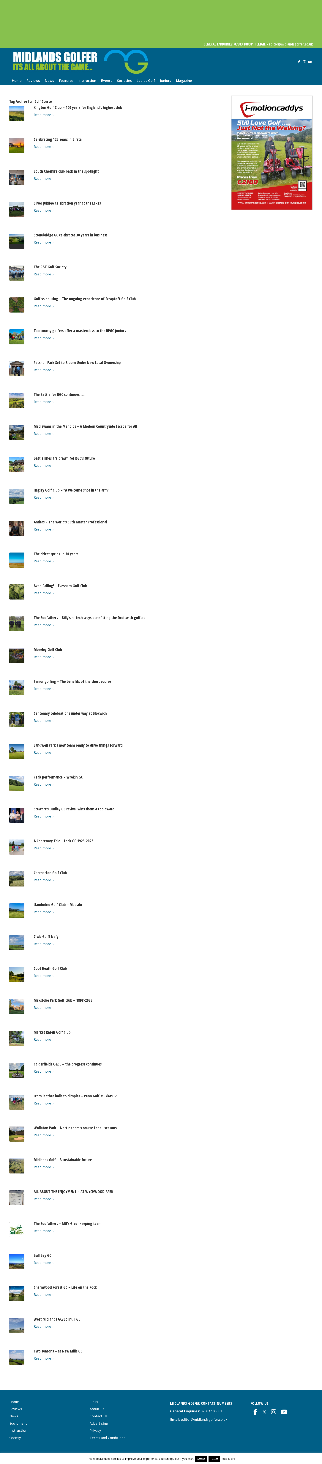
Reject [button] (214, 1458)
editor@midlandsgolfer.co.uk (204, 1419)
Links (94, 1401)
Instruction (18, 1430)
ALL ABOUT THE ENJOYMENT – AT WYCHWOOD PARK (73, 1191)
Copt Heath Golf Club (50, 968)
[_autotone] (16, 1070)
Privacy (95, 1430)
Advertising (99, 1423)
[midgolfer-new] (79, 62)
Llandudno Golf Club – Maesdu (58, 904)
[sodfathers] (16, 1229)
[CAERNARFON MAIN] (16, 878)
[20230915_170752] (16, 1006)
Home (14, 1401)
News (13, 1416)
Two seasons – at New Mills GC (58, 1351)
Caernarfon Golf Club (50, 872)
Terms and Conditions (107, 1437)
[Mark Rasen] (16, 1038)
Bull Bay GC (42, 1255)
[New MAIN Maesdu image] (16, 910)
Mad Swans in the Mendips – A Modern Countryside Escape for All (85, 426)
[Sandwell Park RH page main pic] (16, 751)
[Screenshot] (16, 655)
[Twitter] (264, 1411)
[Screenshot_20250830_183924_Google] (16, 464)
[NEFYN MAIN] (16, 942)
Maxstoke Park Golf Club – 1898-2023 (63, 1000)
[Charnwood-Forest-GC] (16, 1293)
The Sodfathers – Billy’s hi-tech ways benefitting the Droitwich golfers (89, 617)
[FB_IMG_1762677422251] (16, 400)
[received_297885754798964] (16, 1357)
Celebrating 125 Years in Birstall (58, 139)
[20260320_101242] (16, 177)
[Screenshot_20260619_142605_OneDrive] (272, 209)
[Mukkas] (16, 1102)
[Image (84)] (16, 560)
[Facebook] (255, 1411)
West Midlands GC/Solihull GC (57, 1319)
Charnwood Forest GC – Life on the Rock (65, 1287)
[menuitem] (16, 80)
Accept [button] (201, 1458)
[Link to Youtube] (310, 62)
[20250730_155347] (16, 496)
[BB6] (16, 1261)
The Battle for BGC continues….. (59, 394)
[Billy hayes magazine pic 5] (16, 623)
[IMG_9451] (16, 336)
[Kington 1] (16, 113)
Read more (42, 114)
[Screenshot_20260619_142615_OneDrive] (272, 443)
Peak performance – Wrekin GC (58, 777)
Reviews (15, 1409)
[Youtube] (284, 1411)
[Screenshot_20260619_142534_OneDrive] (272, 324)
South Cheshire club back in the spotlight (66, 171)
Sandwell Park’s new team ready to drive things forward (78, 745)
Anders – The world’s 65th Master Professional (70, 522)
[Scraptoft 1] (16, 305)
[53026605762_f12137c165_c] (16, 974)
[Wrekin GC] (16, 783)
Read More (228, 1458)
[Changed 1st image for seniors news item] (16, 687)
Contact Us (99, 1416)
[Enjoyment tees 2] (16, 1197)
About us (97, 1409)
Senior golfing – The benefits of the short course (72, 681)
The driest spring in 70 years (56, 553)
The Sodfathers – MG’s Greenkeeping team (68, 1223)
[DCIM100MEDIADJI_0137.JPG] (16, 592)
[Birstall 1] (16, 145)
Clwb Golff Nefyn (47, 936)
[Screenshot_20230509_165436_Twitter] (16, 1134)
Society (15, 1437)
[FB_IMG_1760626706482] (16, 432)
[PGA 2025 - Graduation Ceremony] (16, 528)
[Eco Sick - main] (16, 1165)
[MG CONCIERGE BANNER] (161, 38)
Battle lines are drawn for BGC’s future (64, 458)
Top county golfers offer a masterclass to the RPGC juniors (80, 330)
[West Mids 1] (16, 1325)
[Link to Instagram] (304, 62)
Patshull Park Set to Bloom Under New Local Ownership (77, 362)
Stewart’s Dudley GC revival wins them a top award (74, 809)
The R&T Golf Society (50, 266)
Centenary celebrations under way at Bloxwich (70, 713)
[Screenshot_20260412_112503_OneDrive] (272, 560)
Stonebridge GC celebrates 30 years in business (70, 235)
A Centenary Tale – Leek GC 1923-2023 (63, 840)
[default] (16, 241)
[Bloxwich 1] (16, 719)
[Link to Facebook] (299, 62)
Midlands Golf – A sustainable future (63, 1159)
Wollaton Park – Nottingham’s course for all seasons (75, 1127)
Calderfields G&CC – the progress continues (68, 1064)
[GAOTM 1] (16, 815)
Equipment (18, 1423)
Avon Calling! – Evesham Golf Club (60, 585)
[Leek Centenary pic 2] (16, 847)
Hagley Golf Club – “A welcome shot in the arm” (71, 490)
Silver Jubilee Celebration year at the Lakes (67, 203)
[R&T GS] (16, 273)
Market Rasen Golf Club (52, 1032)
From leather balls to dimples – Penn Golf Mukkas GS (75, 1096)
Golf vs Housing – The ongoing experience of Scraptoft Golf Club (85, 298)
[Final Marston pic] (16, 209)
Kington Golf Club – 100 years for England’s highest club (78, 107)
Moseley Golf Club (48, 649)
